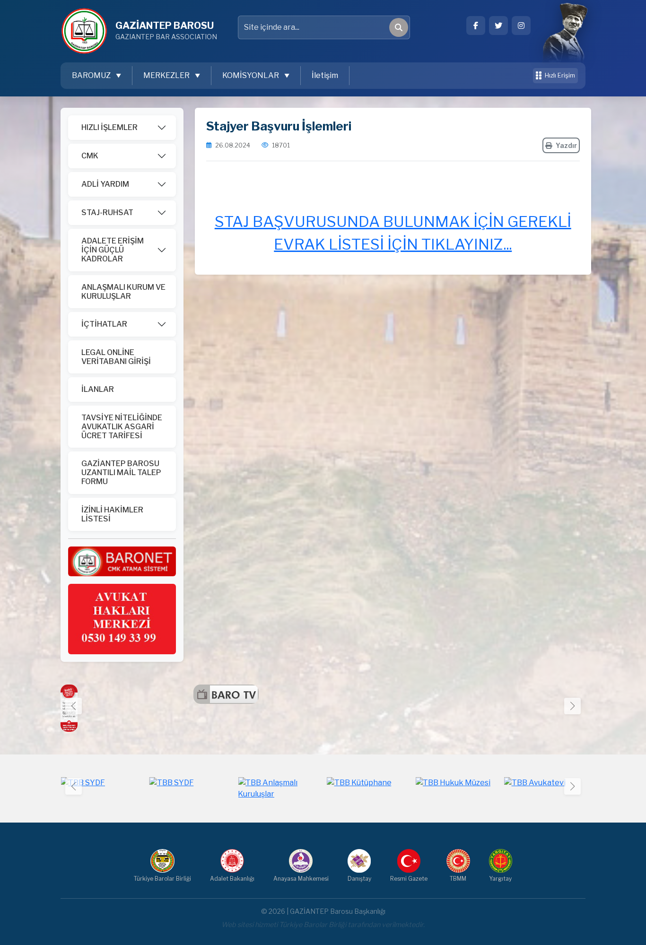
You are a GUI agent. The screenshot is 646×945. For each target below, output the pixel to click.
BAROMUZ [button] (92, 75)
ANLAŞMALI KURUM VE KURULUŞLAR (123, 292)
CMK (89, 155)
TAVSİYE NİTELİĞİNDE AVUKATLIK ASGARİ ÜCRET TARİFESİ (121, 426)
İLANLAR (97, 389)
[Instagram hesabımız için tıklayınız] (521, 25)
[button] (572, 706)
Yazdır (566, 145)
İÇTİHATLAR (104, 324)
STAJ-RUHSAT (107, 212)
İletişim (325, 75)
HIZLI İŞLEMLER (109, 127)
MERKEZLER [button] (167, 75)
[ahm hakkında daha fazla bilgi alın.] (122, 618)
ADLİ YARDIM (105, 184)
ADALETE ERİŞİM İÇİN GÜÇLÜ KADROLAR (112, 249)
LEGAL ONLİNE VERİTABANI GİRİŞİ (116, 357)
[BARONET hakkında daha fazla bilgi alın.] (122, 560)
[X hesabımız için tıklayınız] (498, 25)
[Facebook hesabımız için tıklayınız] (475, 25)
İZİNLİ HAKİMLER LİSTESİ (112, 514)
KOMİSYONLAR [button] (251, 75)
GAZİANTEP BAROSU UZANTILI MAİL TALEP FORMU (121, 472)
